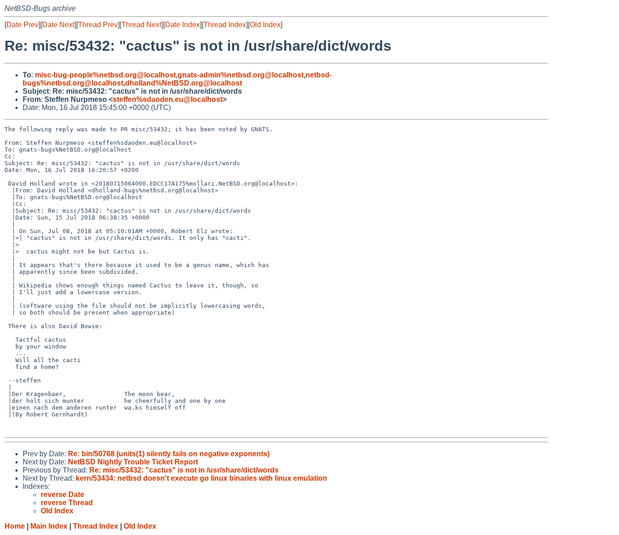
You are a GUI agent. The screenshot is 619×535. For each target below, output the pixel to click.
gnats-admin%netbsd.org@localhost (241, 75)
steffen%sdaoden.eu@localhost (167, 99)
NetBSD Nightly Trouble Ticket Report (133, 462)
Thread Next (141, 25)
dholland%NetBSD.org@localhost (183, 83)
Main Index (49, 526)
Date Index (182, 25)
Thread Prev (98, 25)
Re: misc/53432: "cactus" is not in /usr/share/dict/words (184, 470)
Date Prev (22, 25)
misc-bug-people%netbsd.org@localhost (105, 75)
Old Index (265, 25)
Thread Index (224, 25)
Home (15, 526)
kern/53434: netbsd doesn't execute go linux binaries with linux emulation (201, 478)
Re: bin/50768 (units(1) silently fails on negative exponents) (169, 454)
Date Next (58, 25)
